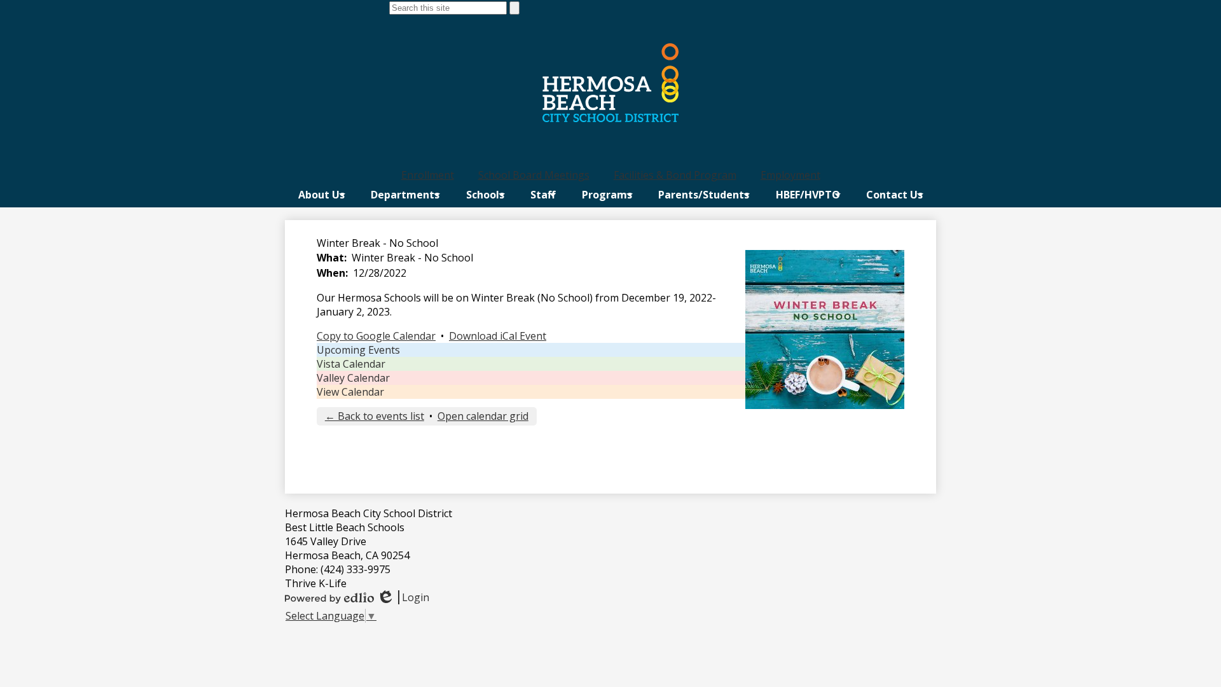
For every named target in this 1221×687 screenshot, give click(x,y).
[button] (321, 194)
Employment (790, 175)
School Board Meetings (534, 175)
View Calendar (350, 392)
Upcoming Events (358, 350)
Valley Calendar (353, 378)
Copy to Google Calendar (376, 336)
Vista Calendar (351, 364)
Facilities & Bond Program (675, 175)
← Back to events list (374, 416)
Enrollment (427, 175)
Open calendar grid (483, 416)
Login (402, 597)
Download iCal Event (497, 336)
